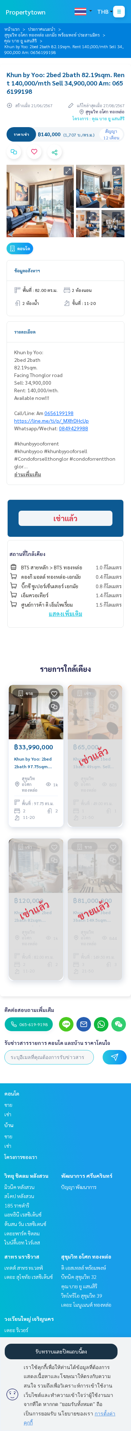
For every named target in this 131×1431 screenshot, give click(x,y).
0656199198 (59, 413)
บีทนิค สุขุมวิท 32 (79, 1276)
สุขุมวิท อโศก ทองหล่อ (86, 1256)
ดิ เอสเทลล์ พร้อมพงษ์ (83, 1267)
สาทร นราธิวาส (21, 1256)
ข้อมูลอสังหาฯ (27, 270)
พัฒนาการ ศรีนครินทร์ (86, 1175)
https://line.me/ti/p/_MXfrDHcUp (51, 420)
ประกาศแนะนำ (41, 29)
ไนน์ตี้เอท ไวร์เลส (22, 1242)
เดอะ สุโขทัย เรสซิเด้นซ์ (28, 1276)
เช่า (7, 1114)
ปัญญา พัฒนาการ (78, 1187)
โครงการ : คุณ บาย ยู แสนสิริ (98, 118)
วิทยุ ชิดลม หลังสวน (26, 1175)
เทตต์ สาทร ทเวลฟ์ (23, 1267)
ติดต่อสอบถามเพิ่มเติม (29, 1010)
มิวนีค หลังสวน (19, 1187)
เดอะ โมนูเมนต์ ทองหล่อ (86, 1304)
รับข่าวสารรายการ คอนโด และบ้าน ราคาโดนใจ (57, 1042)
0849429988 (73, 428)
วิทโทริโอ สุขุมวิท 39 (81, 1295)
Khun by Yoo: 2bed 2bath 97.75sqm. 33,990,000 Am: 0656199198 (33, 763)
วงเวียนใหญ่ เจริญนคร (29, 1318)
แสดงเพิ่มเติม (65, 614)
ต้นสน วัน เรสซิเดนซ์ (25, 1224)
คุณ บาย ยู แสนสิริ (20, 40)
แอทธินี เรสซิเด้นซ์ (22, 1214)
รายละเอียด (25, 332)
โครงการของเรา (20, 1157)
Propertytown (25, 12)
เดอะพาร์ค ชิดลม (22, 1233)
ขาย (8, 1104)
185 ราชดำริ (16, 1205)
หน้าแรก (12, 29)
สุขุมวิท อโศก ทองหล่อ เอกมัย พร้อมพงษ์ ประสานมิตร (52, 35)
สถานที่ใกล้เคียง (27, 554)
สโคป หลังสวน (19, 1196)
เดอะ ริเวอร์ (16, 1330)
